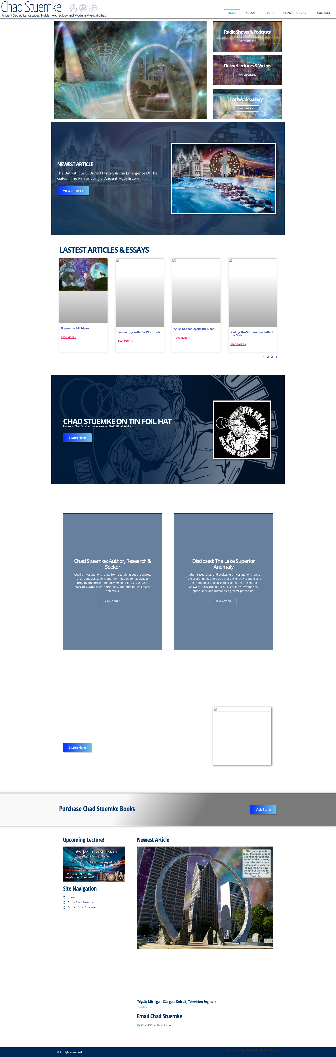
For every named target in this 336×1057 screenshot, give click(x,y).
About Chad (112, 601)
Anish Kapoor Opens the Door (194, 329)
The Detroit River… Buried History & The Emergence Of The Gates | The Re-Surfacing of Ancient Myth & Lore (107, 176)
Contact (324, 13)
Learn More (99, 91)
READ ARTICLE (223, 601)
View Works (247, 108)
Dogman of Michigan (75, 328)
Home (232, 13)
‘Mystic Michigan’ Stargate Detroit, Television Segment (176, 1001)
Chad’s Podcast (295, 13)
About (251, 13)
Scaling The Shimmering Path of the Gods (251, 333)
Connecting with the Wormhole (138, 332)
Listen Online (247, 41)
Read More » (68, 337)
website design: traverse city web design (252, 1050)
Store (269, 13)
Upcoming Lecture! (83, 839)
